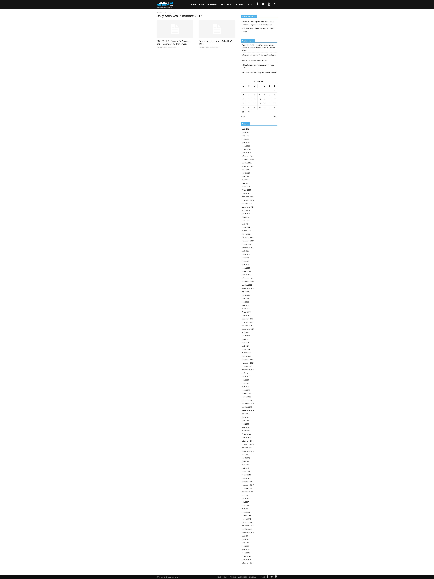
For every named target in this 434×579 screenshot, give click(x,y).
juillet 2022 (246, 295)
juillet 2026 (246, 132)
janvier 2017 (246, 519)
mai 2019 (245, 424)
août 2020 (246, 373)
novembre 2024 (248, 200)
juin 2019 (245, 420)
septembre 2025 (248, 166)
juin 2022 (245, 298)
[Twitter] (271, 577)
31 (249, 112)
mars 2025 (246, 187)
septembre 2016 (248, 532)
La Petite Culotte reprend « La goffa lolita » (258, 21)
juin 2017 (245, 502)
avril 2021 (245, 346)
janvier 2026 (246, 153)
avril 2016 (245, 549)
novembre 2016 (248, 526)
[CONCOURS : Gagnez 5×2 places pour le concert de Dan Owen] (175, 29)
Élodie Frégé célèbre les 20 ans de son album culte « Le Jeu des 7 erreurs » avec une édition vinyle (258, 47)
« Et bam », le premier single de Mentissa (257, 25)
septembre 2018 (248, 451)
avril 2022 (245, 305)
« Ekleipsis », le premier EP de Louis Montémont (259, 55)
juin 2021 (245, 339)
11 (255, 99)
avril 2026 (245, 142)
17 (249, 103)
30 (243, 112)
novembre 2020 (248, 363)
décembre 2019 (248, 400)
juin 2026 (245, 136)
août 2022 (246, 292)
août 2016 (246, 536)
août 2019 (246, 414)
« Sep (243, 116)
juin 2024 (245, 217)
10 (249, 99)
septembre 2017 (248, 492)
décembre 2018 (248, 441)
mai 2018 (245, 465)
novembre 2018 (248, 444)
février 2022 (246, 312)
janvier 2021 (246, 356)
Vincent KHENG (162, 47)
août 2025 (246, 170)
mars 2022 (246, 309)
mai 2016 (245, 546)
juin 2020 (245, 380)
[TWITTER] (263, 4)
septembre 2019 (248, 410)
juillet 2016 (246, 539)
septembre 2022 (248, 288)
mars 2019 (246, 431)
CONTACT (250, 4)
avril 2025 (245, 183)
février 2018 (246, 475)
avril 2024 (245, 224)
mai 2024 (245, 220)
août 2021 (246, 332)
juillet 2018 (246, 458)
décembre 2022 (248, 278)
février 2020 (246, 393)
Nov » (275, 116)
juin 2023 (245, 258)
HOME (193, 4)
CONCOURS (238, 4)
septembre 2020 (248, 370)
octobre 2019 (247, 407)
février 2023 (246, 271)
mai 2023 (245, 261)
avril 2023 (245, 265)
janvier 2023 (246, 275)
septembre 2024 (248, 207)
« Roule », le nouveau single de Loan (254, 60)
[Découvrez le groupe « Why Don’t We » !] (217, 29)
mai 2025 (245, 180)
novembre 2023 (248, 241)
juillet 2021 (246, 336)
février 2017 (246, 515)
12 (260, 99)
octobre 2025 (247, 163)
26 (260, 107)
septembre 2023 (248, 248)
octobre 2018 (247, 448)
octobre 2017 (247, 488)
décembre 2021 (248, 319)
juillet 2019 (246, 417)
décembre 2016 (248, 522)
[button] (274, 4)
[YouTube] (276, 577)
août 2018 (246, 454)
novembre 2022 (248, 281)
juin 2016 (245, 543)
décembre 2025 (248, 156)
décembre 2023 (248, 237)
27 (264, 107)
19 (260, 103)
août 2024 (246, 210)
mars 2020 (246, 390)
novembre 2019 (248, 404)
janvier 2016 (246, 560)
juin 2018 (245, 461)
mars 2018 (246, 471)
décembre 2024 (248, 197)
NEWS (201, 4)
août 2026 (246, 129)
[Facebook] (267, 577)
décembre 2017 (248, 482)
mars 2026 (246, 146)
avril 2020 (245, 387)
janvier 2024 (246, 234)
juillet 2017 (246, 498)
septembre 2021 (248, 329)
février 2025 (246, 190)
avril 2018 (245, 468)
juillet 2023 (246, 254)
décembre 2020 (248, 359)
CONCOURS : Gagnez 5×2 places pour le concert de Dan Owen (173, 42)
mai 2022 (245, 302)
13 (264, 99)
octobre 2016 (247, 529)
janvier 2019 (246, 437)
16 (243, 103)
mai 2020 (245, 383)
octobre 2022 (247, 285)
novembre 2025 (248, 159)
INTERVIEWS (212, 4)
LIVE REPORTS (225, 4)
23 (243, 107)
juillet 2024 (246, 214)
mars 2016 (246, 553)
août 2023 (246, 251)
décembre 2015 (248, 563)
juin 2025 (245, 176)
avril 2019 (245, 427)
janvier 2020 (246, 397)
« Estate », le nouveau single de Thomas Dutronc (259, 72)
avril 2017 (245, 509)
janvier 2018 (246, 478)
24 (249, 107)
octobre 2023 (247, 244)
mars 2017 (246, 512)
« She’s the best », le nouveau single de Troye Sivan (258, 66)
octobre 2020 (247, 366)
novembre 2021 (248, 322)
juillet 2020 (246, 376)
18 (255, 103)
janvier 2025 (246, 193)
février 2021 (246, 353)
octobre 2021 (247, 326)
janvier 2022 (246, 315)
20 (264, 103)
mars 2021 (246, 349)
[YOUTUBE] (269, 4)
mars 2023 (246, 268)
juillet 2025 (246, 173)
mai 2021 (245, 342)
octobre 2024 (247, 203)
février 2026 (246, 149)
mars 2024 (246, 227)
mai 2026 (245, 139)
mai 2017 (245, 505)
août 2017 (246, 495)
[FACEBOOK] (257, 4)
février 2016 (246, 556)
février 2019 (246, 434)
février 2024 (246, 231)
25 (255, 107)
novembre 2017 (248, 485)
